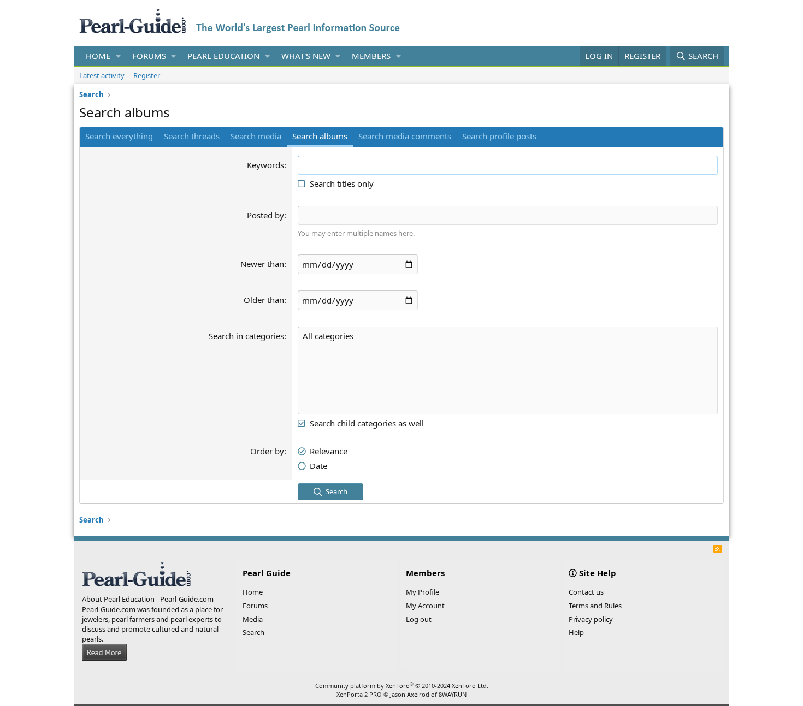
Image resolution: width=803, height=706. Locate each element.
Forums (149, 55)
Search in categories (246, 335)
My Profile (422, 592)
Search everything (119, 135)
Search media (256, 135)
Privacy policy (591, 619)
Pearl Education (223, 55)
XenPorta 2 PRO (359, 694)
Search (253, 632)
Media (253, 619)
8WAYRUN (453, 694)
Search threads (192, 135)
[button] (118, 56)
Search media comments (404, 135)
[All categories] (508, 336)
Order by (267, 451)
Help (576, 632)
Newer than (262, 263)
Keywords (265, 164)
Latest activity (102, 75)
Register (146, 75)
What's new (305, 55)
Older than (264, 299)
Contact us (586, 592)
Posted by (265, 215)
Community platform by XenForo (401, 685)
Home (98, 55)
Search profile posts (499, 135)
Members (371, 55)
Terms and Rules (595, 605)
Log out (419, 619)
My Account (425, 605)
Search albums (319, 135)
